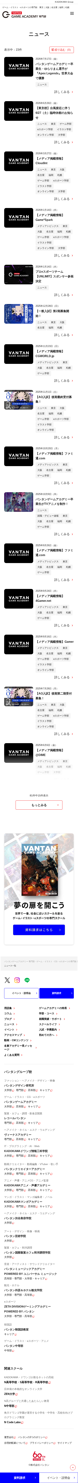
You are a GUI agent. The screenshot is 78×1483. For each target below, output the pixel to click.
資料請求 (56, 993)
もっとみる (39, 805)
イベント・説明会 (21, 993)
